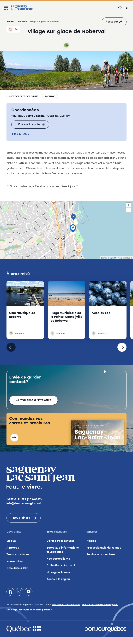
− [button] (129, 210)
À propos (12, 548)
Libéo (49, 610)
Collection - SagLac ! (61, 565)
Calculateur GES (17, 568)
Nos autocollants (58, 559)
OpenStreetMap (116, 257)
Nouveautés (14, 561)
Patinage (50, 97)
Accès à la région (58, 579)
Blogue (11, 541)
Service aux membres (100, 554)
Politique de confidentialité (66, 605)
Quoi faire (22, 22)
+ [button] (129, 205)
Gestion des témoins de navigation (100, 605)
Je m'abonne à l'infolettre (33, 400)
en (127, 7)
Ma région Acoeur (58, 572)
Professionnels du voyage (103, 548)
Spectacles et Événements (23, 97)
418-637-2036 (20, 133)
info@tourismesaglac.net (24, 503)
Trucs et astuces (17, 554)
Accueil (10, 22)
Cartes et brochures (60, 541)
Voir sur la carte (29, 124)
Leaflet (104, 257)
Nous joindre (21, 518)
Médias (91, 541)
